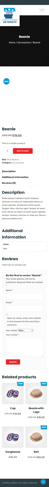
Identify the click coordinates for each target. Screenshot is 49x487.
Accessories (24, 42)
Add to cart (23, 151)
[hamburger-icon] (42, 10)
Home (12, 42)
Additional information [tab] (15, 177)
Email (9, 302)
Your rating (12, 330)
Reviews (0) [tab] (9, 183)
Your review (12, 335)
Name (9, 290)
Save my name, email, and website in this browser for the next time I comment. (24, 321)
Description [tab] (9, 171)
